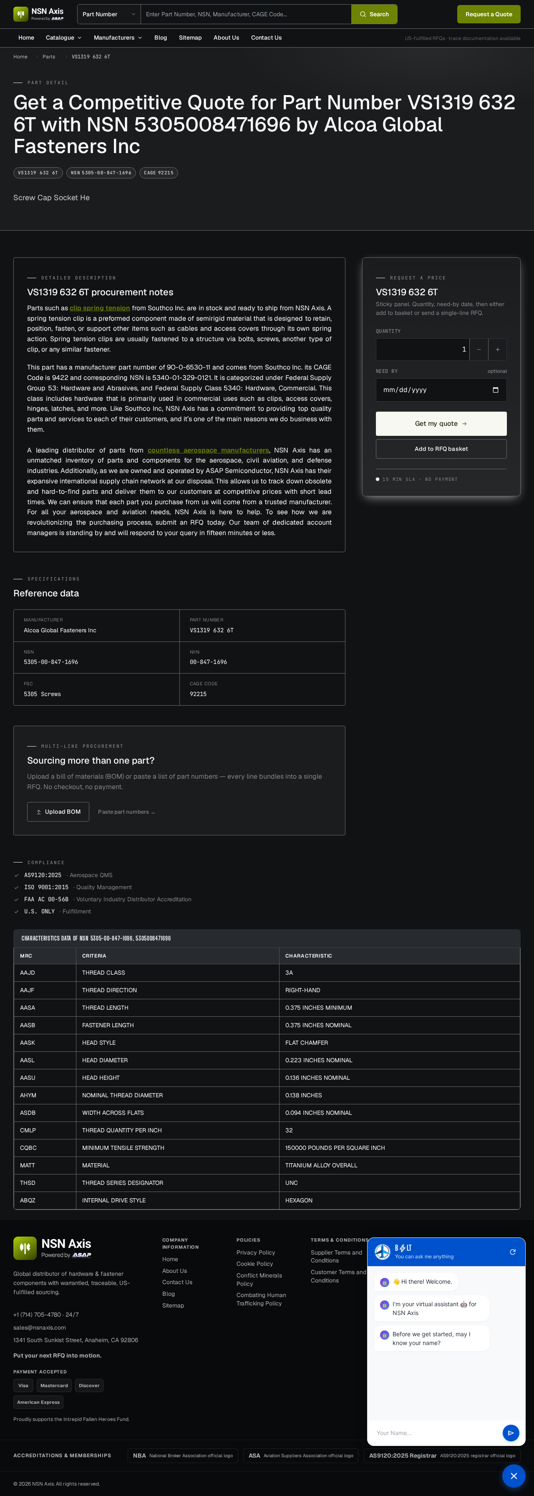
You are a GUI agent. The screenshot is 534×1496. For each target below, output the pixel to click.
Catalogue (60, 37)
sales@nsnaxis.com (39, 1327)
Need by (441, 371)
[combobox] (246, 14)
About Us (226, 37)
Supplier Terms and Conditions (336, 1257)
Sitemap (190, 37)
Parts (49, 56)
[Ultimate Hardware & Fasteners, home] (38, 14)
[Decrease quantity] (479, 349)
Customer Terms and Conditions (338, 1276)
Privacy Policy (256, 1252)
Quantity (388, 331)
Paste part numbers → (127, 811)
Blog (160, 37)
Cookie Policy (255, 1263)
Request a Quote (489, 14)
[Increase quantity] (497, 349)
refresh (513, 1252)
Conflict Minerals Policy (259, 1279)
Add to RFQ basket (441, 449)
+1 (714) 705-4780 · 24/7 (45, 1314)
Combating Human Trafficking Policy (261, 1299)
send (511, 1433)
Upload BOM (63, 811)
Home (26, 37)
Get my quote (436, 423)
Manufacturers (114, 37)
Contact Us (266, 37)
